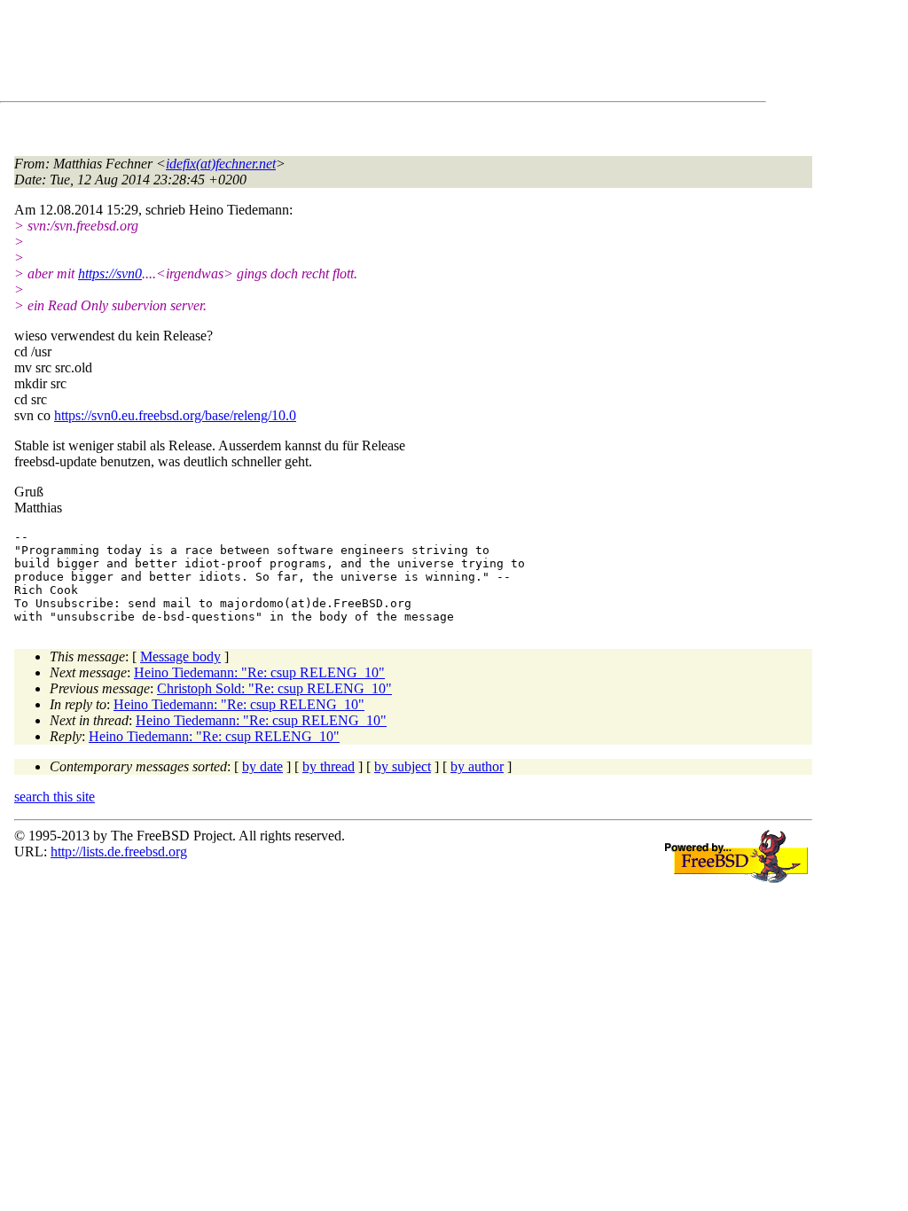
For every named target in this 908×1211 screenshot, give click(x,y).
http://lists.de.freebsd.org (119, 851)
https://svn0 (110, 273)
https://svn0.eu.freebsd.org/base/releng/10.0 (175, 415)
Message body (180, 656)
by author (477, 766)
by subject (402, 766)
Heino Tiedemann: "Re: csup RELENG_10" (259, 672)
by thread (328, 766)
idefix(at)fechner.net (221, 163)
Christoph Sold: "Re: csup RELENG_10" (274, 688)
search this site (54, 796)
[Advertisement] (337, 54)
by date (262, 766)
